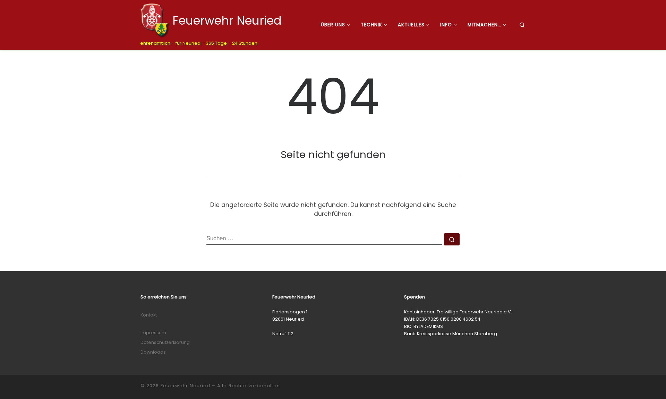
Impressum (153, 333)
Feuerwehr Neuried (185, 385)
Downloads (153, 352)
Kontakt (148, 315)
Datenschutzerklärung (165, 342)
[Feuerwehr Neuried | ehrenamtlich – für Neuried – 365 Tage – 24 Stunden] (155, 20)
